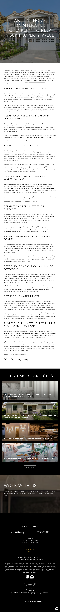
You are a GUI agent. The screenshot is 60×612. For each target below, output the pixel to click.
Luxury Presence (42, 593)
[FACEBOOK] (25, 584)
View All (29, 467)
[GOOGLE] (34, 584)
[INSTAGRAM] (30, 584)
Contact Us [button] (10, 503)
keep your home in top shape (35, 82)
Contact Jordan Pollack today (14, 348)
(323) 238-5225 (43, 533)
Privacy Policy (37, 601)
